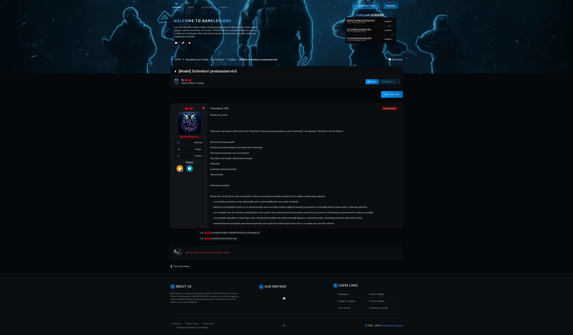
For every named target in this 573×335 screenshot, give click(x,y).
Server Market (377, 294)
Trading (200, 83)
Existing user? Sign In (366, 5)
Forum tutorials (377, 301)
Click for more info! (356, 22)
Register (390, 5)
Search (224, 7)
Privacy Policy (191, 323)
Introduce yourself (379, 308)
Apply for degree (347, 301)
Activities (207, 7)
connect (388, 21)
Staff (191, 7)
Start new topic (392, 94)
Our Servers (345, 308)
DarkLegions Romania (391, 325)
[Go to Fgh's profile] (176, 81)
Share (373, 81)
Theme (175, 323)
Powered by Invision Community (192, 327)
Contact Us (208, 323)
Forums (176, 7)
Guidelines (344, 294)
